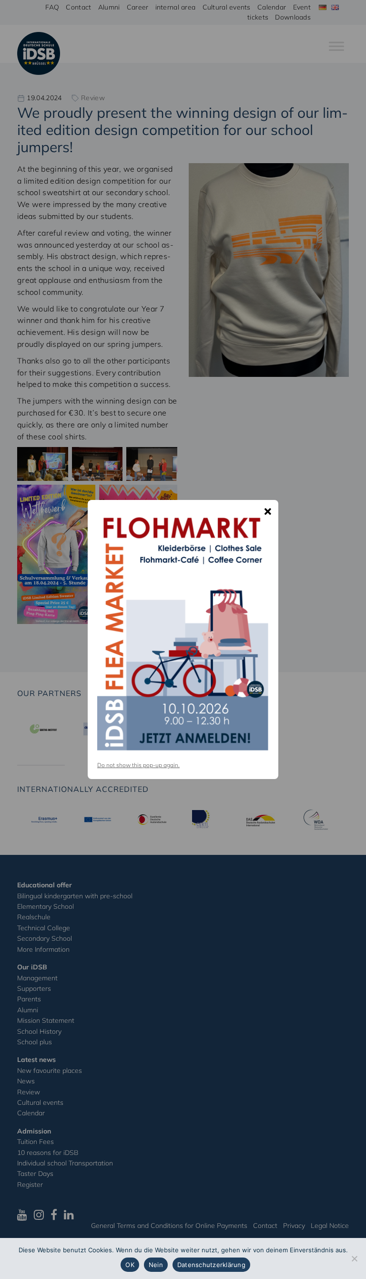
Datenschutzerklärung (211, 1265)
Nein (156, 1265)
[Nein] (354, 1258)
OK (129, 1265)
